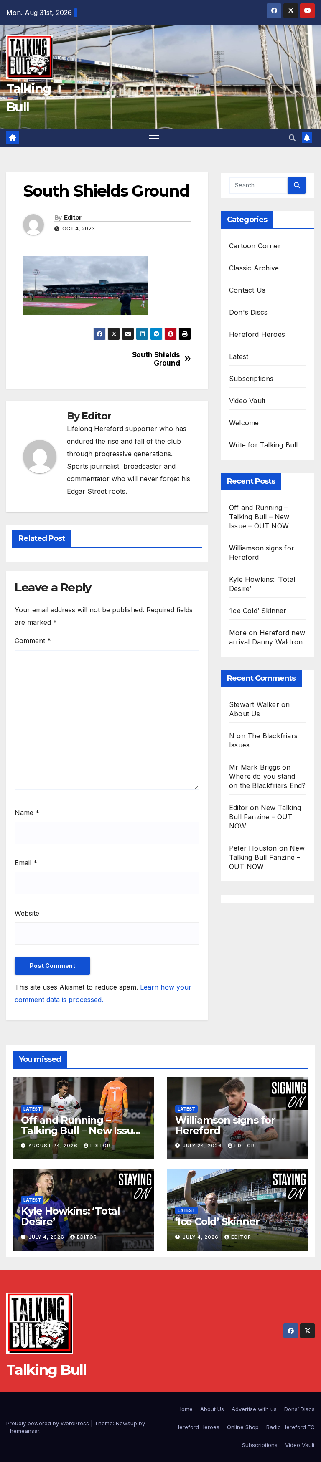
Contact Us (247, 290)
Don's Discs (248, 312)
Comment (33, 640)
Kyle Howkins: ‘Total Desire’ (70, 1216)
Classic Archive (254, 268)
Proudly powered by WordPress (48, 1423)
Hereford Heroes (257, 334)
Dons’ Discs (299, 1409)
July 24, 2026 (203, 1146)
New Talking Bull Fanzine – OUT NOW (265, 816)
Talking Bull (46, 1370)
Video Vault (247, 400)
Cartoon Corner (255, 246)
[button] (292, 138)
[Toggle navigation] (154, 137)
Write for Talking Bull (263, 445)
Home (185, 1409)
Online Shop (243, 1427)
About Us (244, 714)
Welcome (244, 423)
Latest (238, 356)
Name (27, 812)
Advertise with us (254, 1409)
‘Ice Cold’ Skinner (258, 610)
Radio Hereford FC (290, 1427)
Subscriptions (251, 378)
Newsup (126, 1423)
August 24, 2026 (53, 1146)
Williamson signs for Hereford (225, 1125)
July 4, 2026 (47, 1237)
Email (26, 863)
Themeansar (22, 1430)
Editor (73, 217)
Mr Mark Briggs (254, 767)
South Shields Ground (156, 359)
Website (27, 913)
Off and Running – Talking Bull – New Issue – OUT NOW (259, 516)
